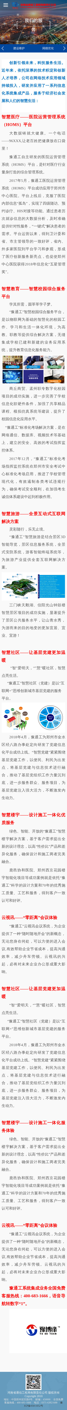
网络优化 (48, 48)
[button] (3, 48)
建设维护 (19, 48)
